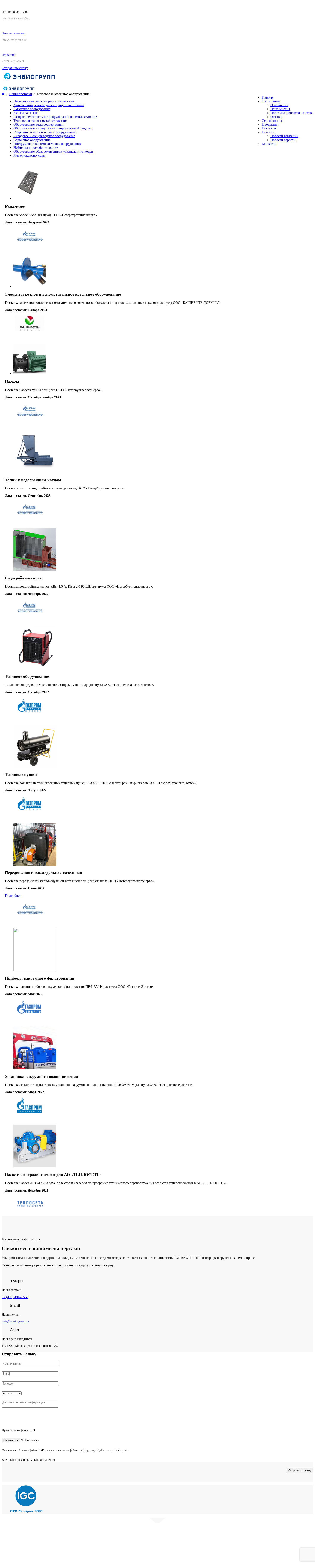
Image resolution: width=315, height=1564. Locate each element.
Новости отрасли (283, 140)
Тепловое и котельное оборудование (40, 120)
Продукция (270, 124)
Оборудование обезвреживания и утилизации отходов (53, 151)
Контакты (269, 144)
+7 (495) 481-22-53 (15, 1297)
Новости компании (284, 136)
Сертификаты (272, 120)
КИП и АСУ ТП (25, 113)
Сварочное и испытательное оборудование (45, 132)
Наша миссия (280, 109)
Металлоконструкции (29, 155)
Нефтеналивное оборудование (36, 147)
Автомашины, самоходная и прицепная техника (49, 105)
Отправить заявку (15, 68)
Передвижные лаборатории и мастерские (44, 101)
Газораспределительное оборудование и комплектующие (55, 117)
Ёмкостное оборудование (32, 109)
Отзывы (276, 117)
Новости (268, 132)
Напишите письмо (14, 33)
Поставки (269, 128)
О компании (271, 101)
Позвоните (9, 54)
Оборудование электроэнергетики (39, 124)
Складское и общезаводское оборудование (44, 136)
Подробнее (13, 895)
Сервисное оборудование (32, 140)
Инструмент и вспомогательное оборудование (47, 144)
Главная (267, 97)
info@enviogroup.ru (15, 1321)
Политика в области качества (291, 113)
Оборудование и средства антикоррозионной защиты (53, 128)
